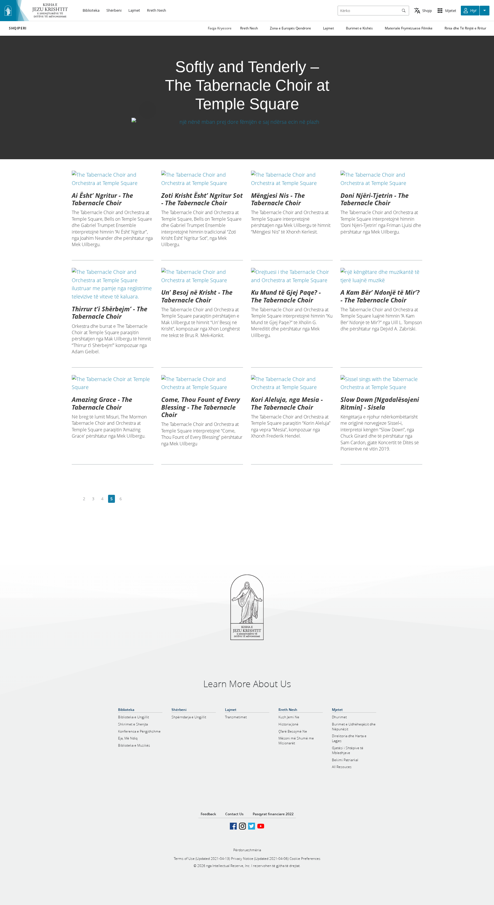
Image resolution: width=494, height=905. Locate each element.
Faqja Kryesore (220, 28)
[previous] (75, 499)
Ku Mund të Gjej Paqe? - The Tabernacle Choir (286, 296)
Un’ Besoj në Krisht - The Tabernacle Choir (196, 296)
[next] (129, 499)
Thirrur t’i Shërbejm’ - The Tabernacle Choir (109, 312)
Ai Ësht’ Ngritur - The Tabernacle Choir (102, 199)
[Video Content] (247, 121)
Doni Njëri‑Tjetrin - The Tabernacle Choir (374, 199)
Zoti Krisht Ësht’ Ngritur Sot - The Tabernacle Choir (202, 199)
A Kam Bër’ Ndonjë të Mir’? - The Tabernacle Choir (379, 296)
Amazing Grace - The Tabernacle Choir (102, 403)
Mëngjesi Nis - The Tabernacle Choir (278, 199)
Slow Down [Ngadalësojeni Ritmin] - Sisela (379, 403)
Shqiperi (18, 28)
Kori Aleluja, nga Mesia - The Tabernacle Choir (287, 403)
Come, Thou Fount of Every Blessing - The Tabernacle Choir (200, 407)
